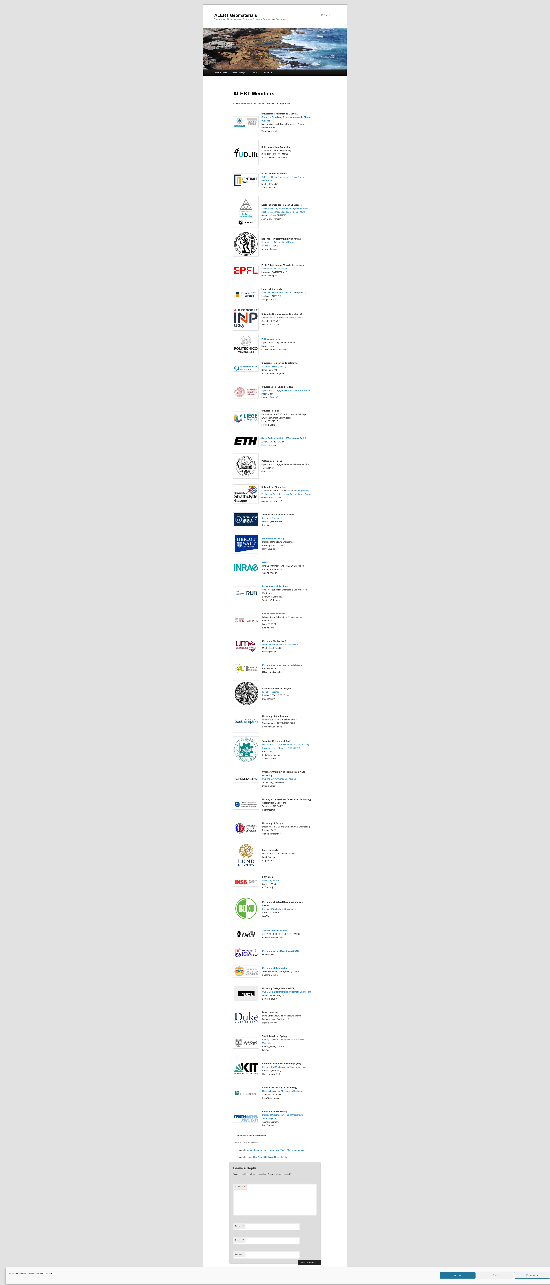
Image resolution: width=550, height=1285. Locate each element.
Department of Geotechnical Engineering (280, 242)
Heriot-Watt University (273, 538)
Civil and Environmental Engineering (279, 778)
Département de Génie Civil (274, 268)
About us (268, 72)
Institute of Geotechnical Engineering (279, 908)
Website (238, 1254)
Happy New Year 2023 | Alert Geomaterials (266, 1156)
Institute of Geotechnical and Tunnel (278, 292)
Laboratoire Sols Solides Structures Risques (282, 317)
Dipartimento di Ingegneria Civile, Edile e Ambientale (285, 390)
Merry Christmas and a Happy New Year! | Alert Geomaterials (275, 1149)
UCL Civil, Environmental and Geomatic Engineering (286, 991)
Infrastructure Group (271, 719)
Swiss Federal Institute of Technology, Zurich (283, 438)
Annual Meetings (238, 72)
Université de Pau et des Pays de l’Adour (282, 664)
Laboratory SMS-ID (271, 880)
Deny (494, 1275)
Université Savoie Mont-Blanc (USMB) (281, 950)
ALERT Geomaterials (235, 15)
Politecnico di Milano (271, 339)
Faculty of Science (270, 691)
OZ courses (255, 72)
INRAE (265, 562)
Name (239, 1226)
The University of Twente (274, 930)
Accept (457, 1275)
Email (239, 1240)
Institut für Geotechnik (272, 517)
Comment (240, 1186)
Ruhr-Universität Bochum (275, 586)
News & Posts (221, 72)
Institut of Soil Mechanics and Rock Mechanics (284, 1066)
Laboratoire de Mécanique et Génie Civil (280, 644)
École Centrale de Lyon (273, 613)
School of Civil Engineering (273, 366)
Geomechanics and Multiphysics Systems (282, 1090)
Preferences (532, 1275)
